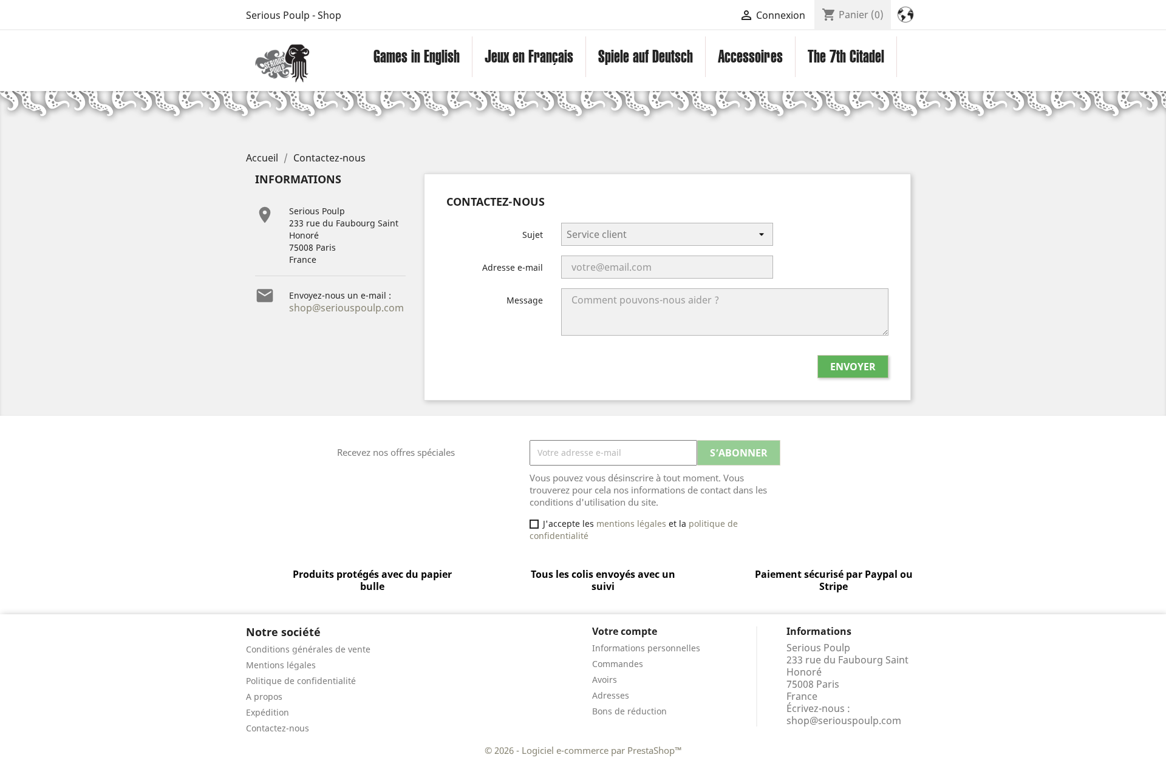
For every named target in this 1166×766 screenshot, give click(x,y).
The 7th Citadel (846, 56)
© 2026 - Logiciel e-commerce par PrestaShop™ (583, 750)
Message (524, 300)
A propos (264, 696)
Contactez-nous (277, 728)
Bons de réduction (629, 711)
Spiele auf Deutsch (645, 56)
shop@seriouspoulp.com (346, 307)
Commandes (617, 663)
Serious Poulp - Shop (293, 15)
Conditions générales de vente (308, 649)
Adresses (610, 695)
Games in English (416, 56)
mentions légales (631, 523)
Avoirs (604, 679)
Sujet (532, 234)
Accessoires (750, 56)
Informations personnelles (646, 648)
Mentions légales (281, 665)
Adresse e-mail (512, 267)
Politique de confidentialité (301, 680)
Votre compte (624, 631)
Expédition (267, 712)
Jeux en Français (529, 56)
